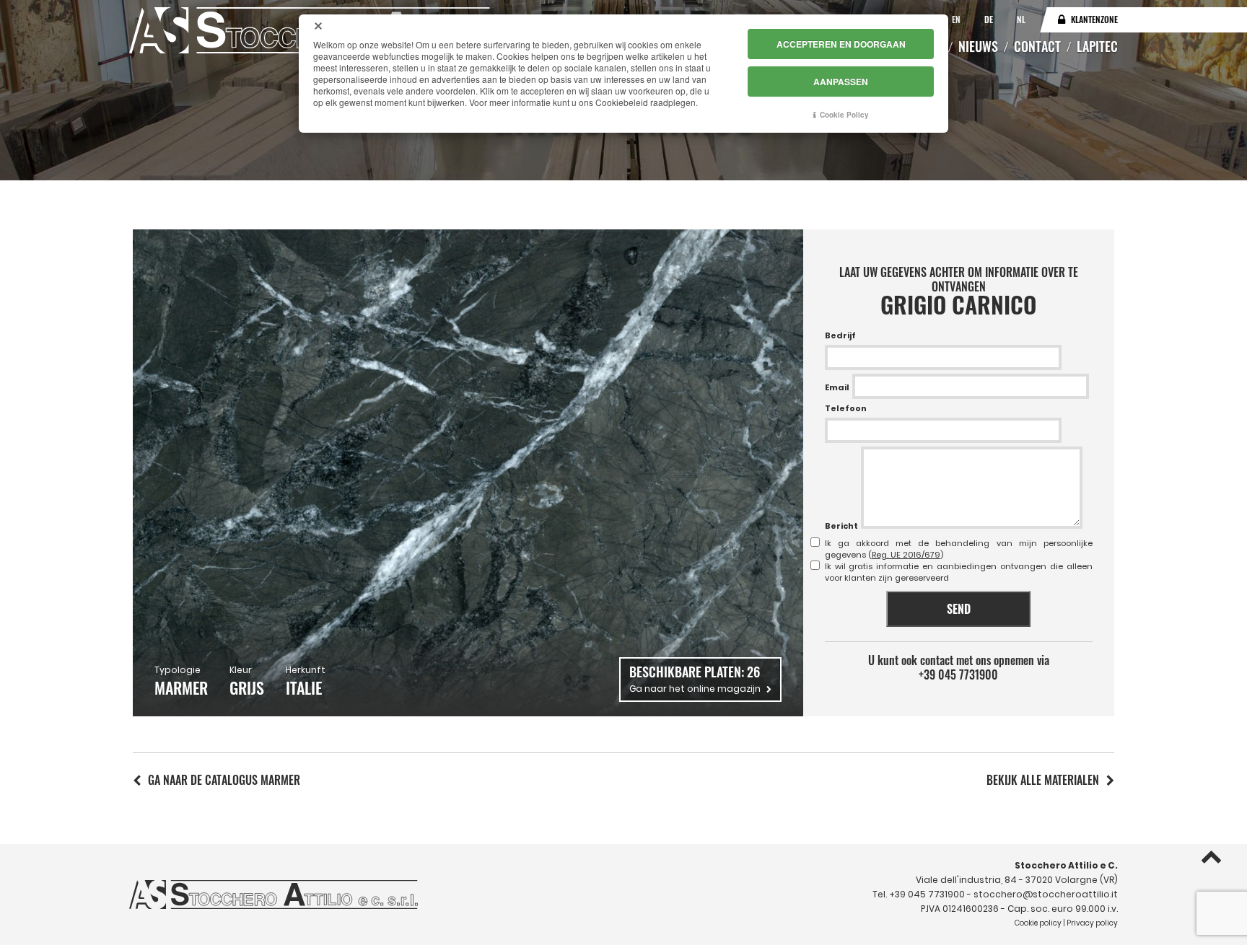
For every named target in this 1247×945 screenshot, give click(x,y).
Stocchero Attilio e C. (1066, 865)
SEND (959, 608)
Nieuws (978, 46)
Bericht (841, 526)
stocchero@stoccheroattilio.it (1045, 894)
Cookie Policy (844, 114)
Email (837, 387)
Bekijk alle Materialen (1042, 779)
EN (957, 19)
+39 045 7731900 (958, 674)
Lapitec (1097, 46)
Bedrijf (840, 335)
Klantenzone (1094, 19)
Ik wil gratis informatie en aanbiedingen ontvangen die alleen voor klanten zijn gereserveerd (959, 572)
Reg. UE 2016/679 (906, 555)
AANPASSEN (840, 81)
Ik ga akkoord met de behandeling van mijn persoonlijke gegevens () (959, 549)
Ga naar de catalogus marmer (224, 779)
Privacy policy (1092, 923)
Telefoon (846, 408)
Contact (1037, 46)
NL (1021, 19)
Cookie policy (1038, 923)
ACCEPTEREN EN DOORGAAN (841, 44)
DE (989, 19)
